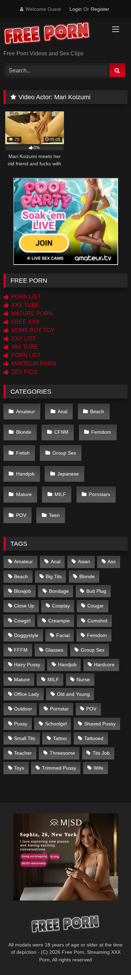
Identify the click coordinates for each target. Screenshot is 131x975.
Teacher (23, 753)
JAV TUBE (24, 347)
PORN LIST (25, 297)
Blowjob (22, 591)
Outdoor (23, 708)
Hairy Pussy (27, 664)
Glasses (54, 650)
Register (100, 9)
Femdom (101, 432)
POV (21, 515)
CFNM (61, 432)
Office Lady (26, 694)
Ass (112, 561)
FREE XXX (24, 322)
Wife (98, 768)
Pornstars (99, 494)
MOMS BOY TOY (32, 330)
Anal (62, 411)
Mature (24, 494)
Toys (19, 768)
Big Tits (54, 576)
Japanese (68, 474)
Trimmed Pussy (59, 768)
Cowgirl (22, 620)
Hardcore (104, 664)
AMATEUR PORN (33, 364)
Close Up (24, 605)
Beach (97, 411)
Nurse (83, 679)
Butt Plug (96, 591)
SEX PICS (23, 372)
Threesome (62, 753)
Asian (84, 561)
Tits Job (101, 753)
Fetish (23, 453)
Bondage (59, 591)
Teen (54, 515)
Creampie (59, 620)
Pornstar (59, 708)
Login (76, 9)
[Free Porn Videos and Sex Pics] (53, 34)
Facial (63, 635)
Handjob (25, 474)
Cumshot (97, 620)
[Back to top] (109, 954)
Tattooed (93, 738)
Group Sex (64, 453)
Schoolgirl (56, 723)
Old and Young (73, 694)
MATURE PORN (31, 313)
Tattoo (60, 738)
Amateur (25, 411)
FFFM (21, 650)
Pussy (20, 723)
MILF (60, 494)
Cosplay (61, 605)
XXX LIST (23, 338)
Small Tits (24, 738)
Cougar (95, 605)
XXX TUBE (24, 305)
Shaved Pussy (100, 723)
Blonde (23, 432)
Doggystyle (26, 635)
